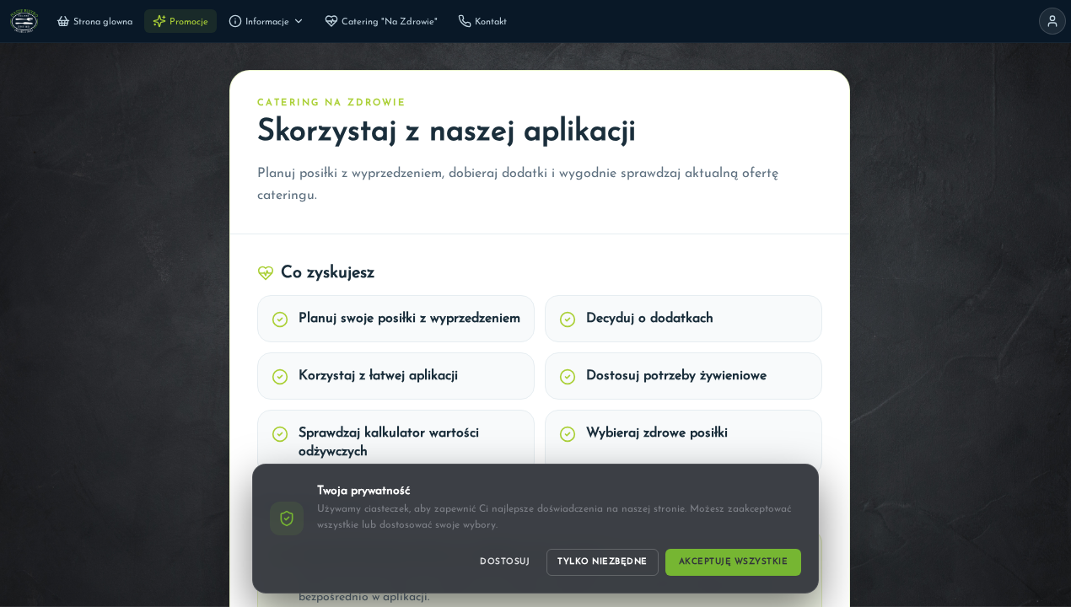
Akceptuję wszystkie (733, 562)
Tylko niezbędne (602, 562)
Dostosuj (505, 562)
